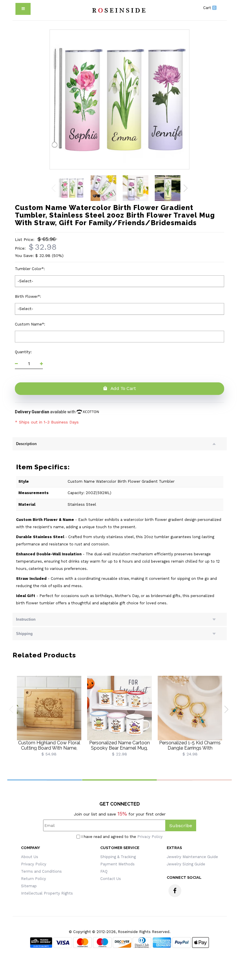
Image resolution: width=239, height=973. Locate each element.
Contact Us (110, 878)
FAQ (104, 871)
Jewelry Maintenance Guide (192, 857)
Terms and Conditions (41, 871)
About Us (29, 857)
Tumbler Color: (30, 269)
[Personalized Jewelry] (118, 10)
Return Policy (33, 878)
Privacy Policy (150, 836)
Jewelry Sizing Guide (186, 864)
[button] (185, 188)
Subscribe (180, 825)
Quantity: (24, 352)
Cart (209, 8)
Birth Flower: (28, 296)
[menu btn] (23, 9)
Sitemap (29, 886)
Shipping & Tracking (118, 857)
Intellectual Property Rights (47, 893)
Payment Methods (117, 864)
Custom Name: (30, 324)
